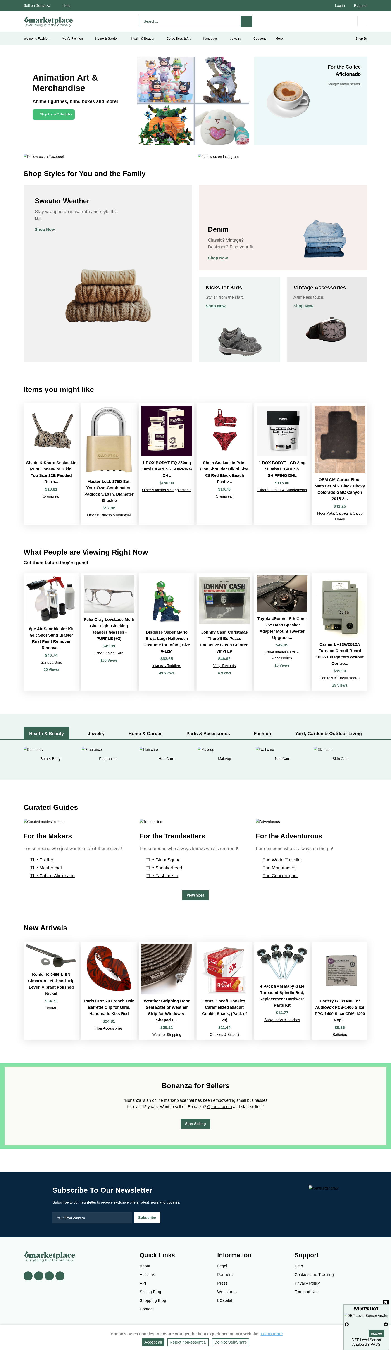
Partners (225, 1274)
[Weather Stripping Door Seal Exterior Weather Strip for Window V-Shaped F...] (166, 991)
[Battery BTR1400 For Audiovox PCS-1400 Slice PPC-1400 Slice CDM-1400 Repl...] (339, 991)
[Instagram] (59, 1275)
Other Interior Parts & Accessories (282, 655)
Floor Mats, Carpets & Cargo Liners (340, 516)
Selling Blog (150, 1292)
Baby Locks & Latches (282, 1020)
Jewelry (235, 38)
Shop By (361, 38)
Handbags (210, 38)
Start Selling (195, 1124)
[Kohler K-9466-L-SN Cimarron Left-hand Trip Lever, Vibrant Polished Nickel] (51, 991)
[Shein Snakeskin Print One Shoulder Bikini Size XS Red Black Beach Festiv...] (224, 463)
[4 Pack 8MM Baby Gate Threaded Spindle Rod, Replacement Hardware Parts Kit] (282, 991)
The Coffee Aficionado (52, 875)
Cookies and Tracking (314, 1274)
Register (360, 5)
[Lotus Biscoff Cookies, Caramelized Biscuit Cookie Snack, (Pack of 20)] (224, 991)
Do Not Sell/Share (230, 1342)
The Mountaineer (280, 867)
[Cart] (362, 21)
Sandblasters (51, 662)
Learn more (272, 1334)
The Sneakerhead (164, 867)
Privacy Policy (307, 1283)
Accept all (153, 1342)
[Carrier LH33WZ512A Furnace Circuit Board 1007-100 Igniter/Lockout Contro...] (339, 632)
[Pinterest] (49, 1275)
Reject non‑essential (188, 1342)
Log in (340, 5)
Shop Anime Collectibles (56, 114)
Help (66, 5)
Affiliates (147, 1274)
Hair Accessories (109, 1028)
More (279, 38)
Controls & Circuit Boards (339, 678)
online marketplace (169, 1100)
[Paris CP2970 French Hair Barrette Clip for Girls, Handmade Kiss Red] (108, 991)
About (145, 1266)
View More (195, 895)
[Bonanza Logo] (48, 21)
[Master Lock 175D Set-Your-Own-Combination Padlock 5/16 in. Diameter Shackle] (108, 463)
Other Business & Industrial (109, 515)
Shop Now (45, 229)
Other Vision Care (109, 653)
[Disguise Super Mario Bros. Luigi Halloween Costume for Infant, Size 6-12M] (166, 632)
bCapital (224, 1300)
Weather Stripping (166, 1035)
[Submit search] (246, 21)
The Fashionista (162, 875)
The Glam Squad (163, 859)
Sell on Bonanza (37, 5)
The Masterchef (46, 867)
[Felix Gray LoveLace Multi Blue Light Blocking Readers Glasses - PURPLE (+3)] (108, 632)
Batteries (340, 1035)
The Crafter (41, 859)
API (143, 1283)
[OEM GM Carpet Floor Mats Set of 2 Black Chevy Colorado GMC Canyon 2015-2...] (339, 463)
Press (222, 1283)
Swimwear (51, 496)
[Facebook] (28, 1275)
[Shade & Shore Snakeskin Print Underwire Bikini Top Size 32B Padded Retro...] (51, 463)
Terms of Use (307, 1292)
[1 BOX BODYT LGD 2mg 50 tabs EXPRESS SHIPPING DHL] (282, 463)
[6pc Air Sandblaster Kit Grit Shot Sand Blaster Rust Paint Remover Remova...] (51, 632)
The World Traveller (282, 859)
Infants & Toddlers (166, 666)
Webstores (227, 1292)
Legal (222, 1266)
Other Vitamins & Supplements (166, 490)
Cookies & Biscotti (224, 1035)
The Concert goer (280, 875)
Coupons (259, 38)
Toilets (51, 1008)
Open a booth (219, 1106)
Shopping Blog (153, 1300)
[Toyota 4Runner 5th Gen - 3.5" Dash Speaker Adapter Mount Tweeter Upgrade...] (282, 632)
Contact (147, 1309)
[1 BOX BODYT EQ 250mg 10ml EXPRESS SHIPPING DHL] (166, 463)
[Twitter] (38, 1275)
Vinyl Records (224, 666)
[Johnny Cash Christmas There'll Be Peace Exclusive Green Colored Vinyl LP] (224, 632)
